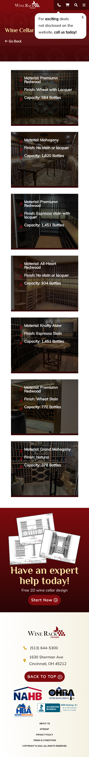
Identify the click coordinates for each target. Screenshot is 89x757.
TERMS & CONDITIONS (44, 740)
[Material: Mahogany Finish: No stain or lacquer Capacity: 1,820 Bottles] (44, 186)
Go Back (15, 41)
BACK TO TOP (42, 676)
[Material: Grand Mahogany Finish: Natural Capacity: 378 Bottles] (44, 495)
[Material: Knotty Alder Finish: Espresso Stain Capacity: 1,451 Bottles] (44, 372)
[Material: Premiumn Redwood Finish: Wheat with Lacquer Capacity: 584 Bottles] (44, 124)
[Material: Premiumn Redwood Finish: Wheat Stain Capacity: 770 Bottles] (44, 433)
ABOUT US (44, 723)
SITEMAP (44, 729)
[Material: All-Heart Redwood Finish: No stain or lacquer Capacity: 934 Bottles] (44, 310)
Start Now (42, 600)
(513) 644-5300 (44, 648)
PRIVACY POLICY (44, 734)
